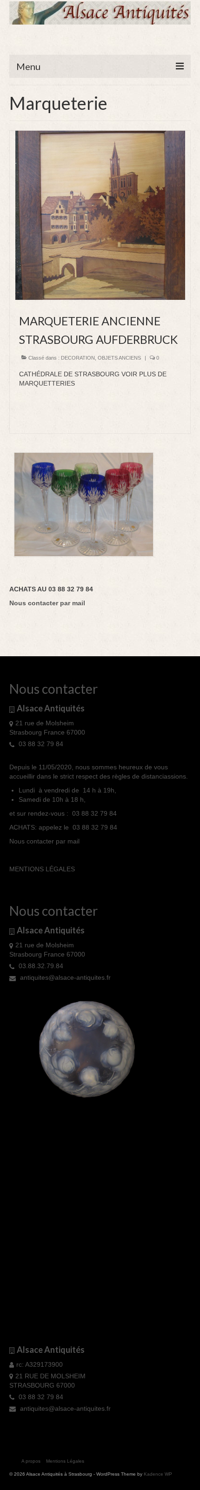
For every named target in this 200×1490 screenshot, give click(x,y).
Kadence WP (158, 1474)
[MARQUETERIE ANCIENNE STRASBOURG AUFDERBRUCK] (100, 214)
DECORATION (78, 358)
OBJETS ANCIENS (119, 358)
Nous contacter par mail (44, 841)
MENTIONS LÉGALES (42, 869)
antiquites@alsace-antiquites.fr (64, 977)
